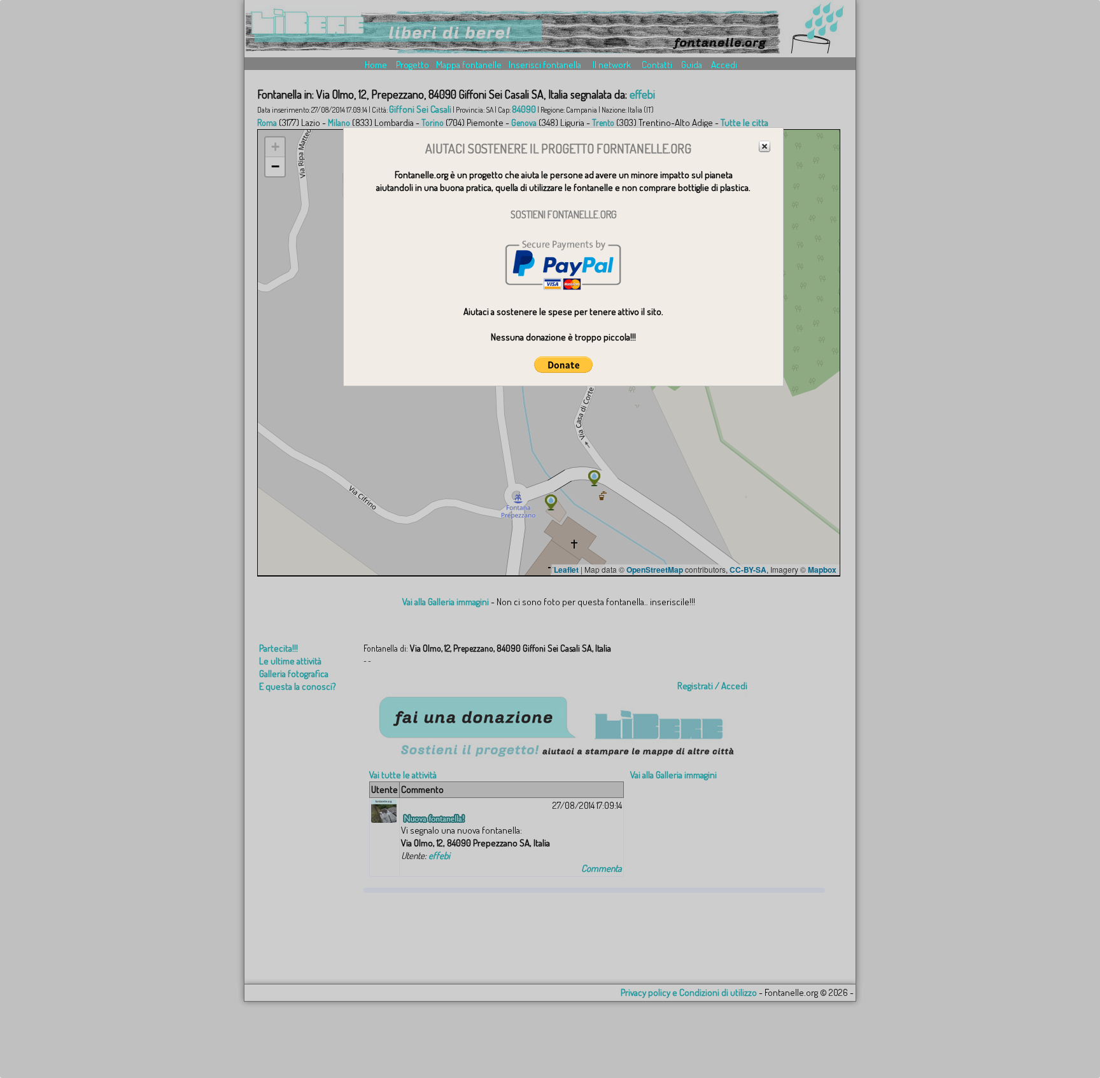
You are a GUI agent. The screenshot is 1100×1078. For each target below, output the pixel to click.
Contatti (657, 65)
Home (376, 65)
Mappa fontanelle (469, 65)
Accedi (724, 65)
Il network (612, 65)
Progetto (412, 65)
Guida (691, 65)
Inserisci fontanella (545, 65)
